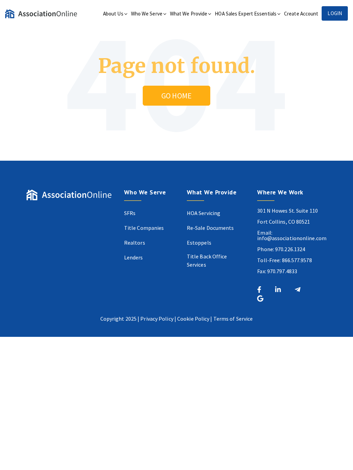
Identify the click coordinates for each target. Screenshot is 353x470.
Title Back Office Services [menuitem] (207, 260)
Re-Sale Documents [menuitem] (210, 227)
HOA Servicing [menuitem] (203, 213)
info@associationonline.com (291, 238)
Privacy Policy (156, 318)
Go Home (176, 95)
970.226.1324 (290, 249)
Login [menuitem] (334, 13)
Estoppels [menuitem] (199, 242)
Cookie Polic (192, 318)
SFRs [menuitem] (129, 213)
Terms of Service (233, 318)
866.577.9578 (297, 260)
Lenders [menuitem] (133, 257)
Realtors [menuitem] (134, 242)
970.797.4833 (282, 271)
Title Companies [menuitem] (144, 227)
